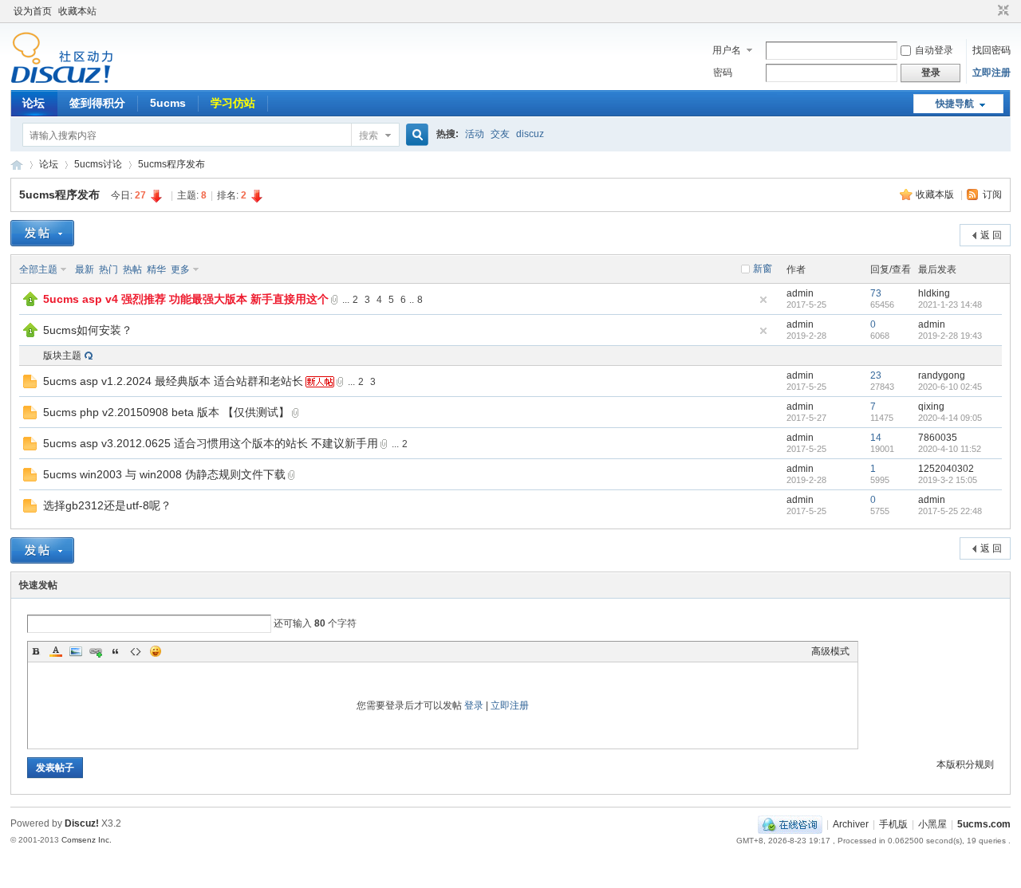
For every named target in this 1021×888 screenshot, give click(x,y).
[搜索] (415, 135)
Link (96, 651)
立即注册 (991, 72)
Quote (116, 651)
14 (875, 437)
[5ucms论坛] (61, 80)
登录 (473, 705)
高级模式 (830, 651)
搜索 (368, 135)
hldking (934, 293)
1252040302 (946, 468)
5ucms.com (984, 824)
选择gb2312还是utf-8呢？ (107, 505)
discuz (530, 133)
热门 (108, 269)
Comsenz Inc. (86, 839)
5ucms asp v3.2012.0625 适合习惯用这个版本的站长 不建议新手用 (210, 443)
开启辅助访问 (988, 11)
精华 (156, 269)
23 (875, 375)
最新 (84, 269)
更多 (180, 269)
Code (136, 651)
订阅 (992, 194)
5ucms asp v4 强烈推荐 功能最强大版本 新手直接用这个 (186, 299)
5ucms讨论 (98, 164)
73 (875, 293)
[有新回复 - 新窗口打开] (30, 385)
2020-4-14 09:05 (950, 417)
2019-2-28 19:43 (950, 335)
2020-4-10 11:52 (949, 449)
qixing (931, 406)
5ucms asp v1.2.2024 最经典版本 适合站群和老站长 (173, 381)
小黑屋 (932, 824)
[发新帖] (42, 233)
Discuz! (82, 823)
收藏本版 (936, 194)
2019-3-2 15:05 (947, 480)
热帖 (132, 269)
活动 (474, 133)
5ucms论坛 (16, 164)
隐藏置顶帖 (763, 300)
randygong (941, 375)
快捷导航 (955, 103)
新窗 (762, 268)
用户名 (726, 50)
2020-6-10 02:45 (950, 386)
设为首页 (33, 11)
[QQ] (790, 824)
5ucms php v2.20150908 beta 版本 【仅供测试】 (166, 412)
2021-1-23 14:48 (950, 304)
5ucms (168, 102)
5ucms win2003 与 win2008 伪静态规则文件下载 (164, 474)
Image (76, 651)
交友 (500, 133)
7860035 (937, 437)
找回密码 (991, 50)
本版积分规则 (965, 764)
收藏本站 (77, 11)
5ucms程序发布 (171, 164)
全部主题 (38, 269)
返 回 (991, 235)
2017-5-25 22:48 (950, 511)
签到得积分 (97, 102)
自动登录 (934, 50)
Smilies (156, 651)
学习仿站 (233, 102)
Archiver (851, 824)
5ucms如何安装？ (87, 330)
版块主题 (62, 355)
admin (800, 293)
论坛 (33, 102)
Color (56, 651)
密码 (722, 72)
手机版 (893, 824)
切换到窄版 (1001, 11)
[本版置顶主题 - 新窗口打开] (30, 302)
